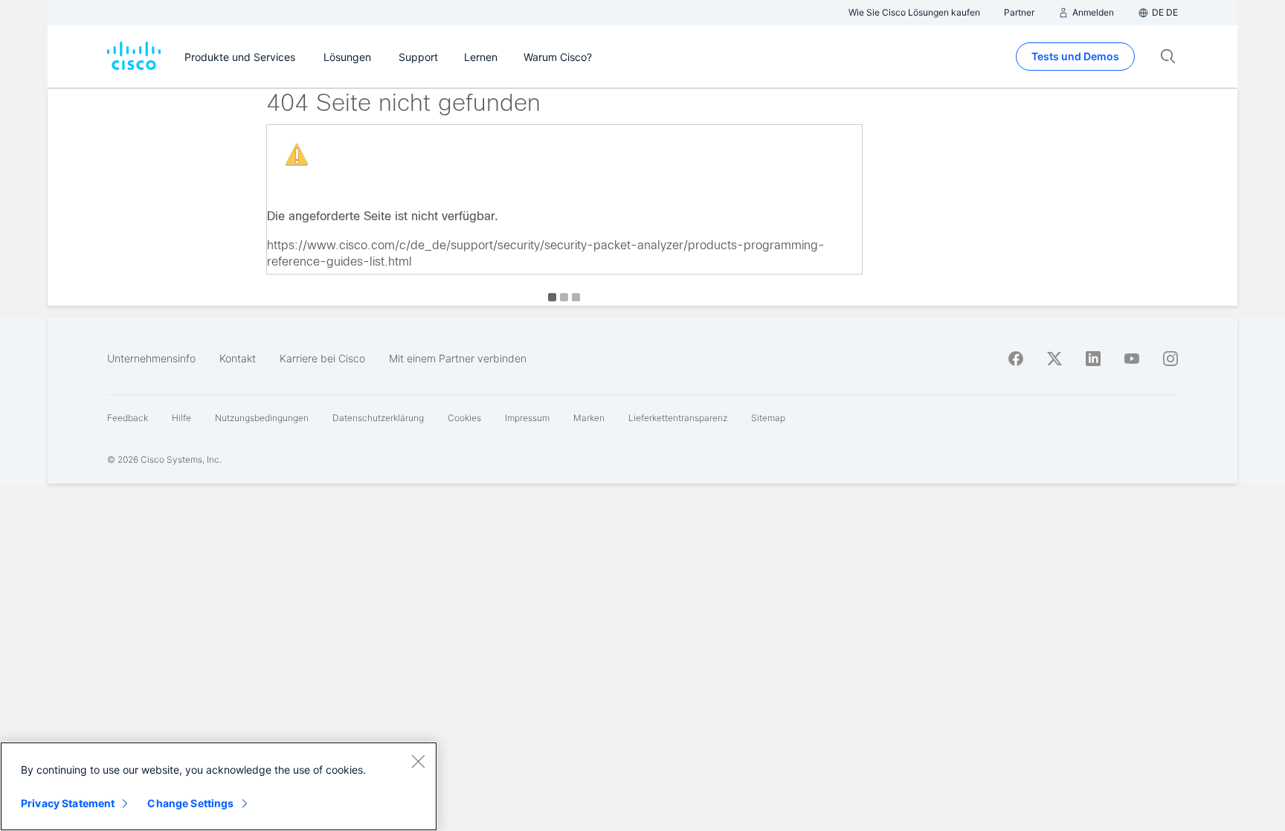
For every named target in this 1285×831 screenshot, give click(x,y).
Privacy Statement (68, 803)
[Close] (417, 761)
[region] (218, 786)
